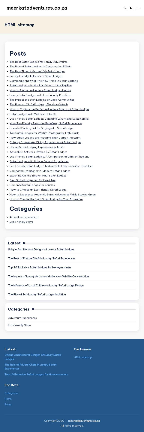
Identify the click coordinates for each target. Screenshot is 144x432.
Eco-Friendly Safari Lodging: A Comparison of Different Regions (49, 156)
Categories (11, 393)
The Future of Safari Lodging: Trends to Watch (39, 104)
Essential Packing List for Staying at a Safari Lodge (41, 128)
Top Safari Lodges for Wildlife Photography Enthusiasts (44, 133)
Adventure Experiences (24, 217)
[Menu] (137, 8)
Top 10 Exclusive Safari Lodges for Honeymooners (39, 267)
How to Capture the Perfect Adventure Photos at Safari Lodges (49, 109)
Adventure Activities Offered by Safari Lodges (38, 152)
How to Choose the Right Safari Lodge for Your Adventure (46, 199)
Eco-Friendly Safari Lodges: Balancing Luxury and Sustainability (49, 118)
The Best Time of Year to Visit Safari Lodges (37, 71)
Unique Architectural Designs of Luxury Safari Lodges (41, 249)
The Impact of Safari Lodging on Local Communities (42, 99)
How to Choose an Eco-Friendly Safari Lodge (38, 189)
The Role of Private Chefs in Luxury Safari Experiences (41, 258)
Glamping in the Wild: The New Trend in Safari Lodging (44, 80)
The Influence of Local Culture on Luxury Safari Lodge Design (46, 285)
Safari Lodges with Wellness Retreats (33, 114)
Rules (8, 404)
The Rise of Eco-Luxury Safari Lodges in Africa (37, 294)
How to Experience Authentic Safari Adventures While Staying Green (53, 194)
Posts (8, 398)
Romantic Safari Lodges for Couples (32, 185)
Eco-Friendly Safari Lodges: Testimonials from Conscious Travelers (51, 166)
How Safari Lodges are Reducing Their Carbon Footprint (45, 137)
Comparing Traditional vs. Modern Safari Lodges (40, 171)
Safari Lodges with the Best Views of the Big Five (41, 85)
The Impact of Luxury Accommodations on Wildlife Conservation (48, 276)
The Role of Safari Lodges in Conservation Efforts (40, 66)
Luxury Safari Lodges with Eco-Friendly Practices (40, 95)
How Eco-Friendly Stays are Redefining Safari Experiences (46, 123)
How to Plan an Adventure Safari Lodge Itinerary (40, 90)
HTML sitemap (83, 357)
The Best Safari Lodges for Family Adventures (39, 61)
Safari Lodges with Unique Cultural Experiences (39, 161)
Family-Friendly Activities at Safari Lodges (36, 76)
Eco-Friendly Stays (21, 221)
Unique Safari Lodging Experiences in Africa (37, 147)
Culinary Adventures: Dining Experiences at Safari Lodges (45, 142)
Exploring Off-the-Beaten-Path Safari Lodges (38, 175)
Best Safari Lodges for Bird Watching (33, 180)
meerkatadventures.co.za (37, 8)
